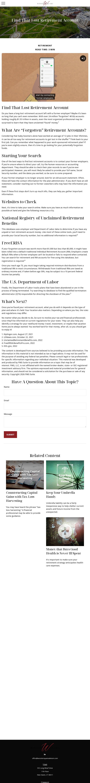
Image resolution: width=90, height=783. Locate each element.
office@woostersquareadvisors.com (45, 758)
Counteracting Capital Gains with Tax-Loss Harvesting (21, 497)
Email (6, 400)
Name (6, 387)
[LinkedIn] (44, 754)
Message (8, 414)
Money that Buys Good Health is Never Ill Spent (63, 551)
